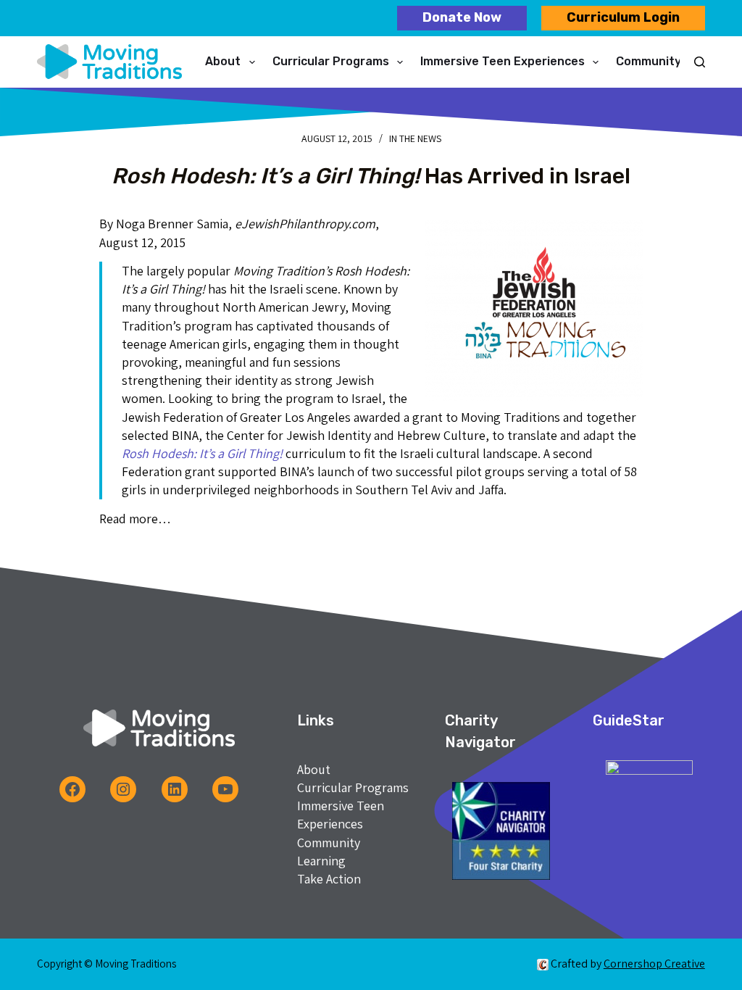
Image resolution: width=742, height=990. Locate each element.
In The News (415, 138)
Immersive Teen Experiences (502, 61)
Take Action (329, 878)
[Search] (699, 62)
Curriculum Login (623, 17)
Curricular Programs (330, 61)
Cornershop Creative (654, 963)
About (223, 61)
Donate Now (461, 17)
